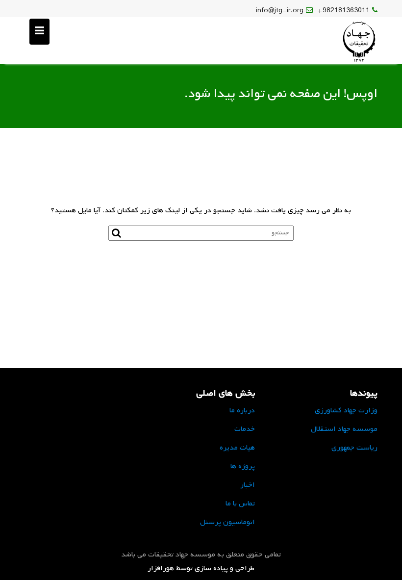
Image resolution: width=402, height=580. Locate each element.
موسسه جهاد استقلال (344, 429)
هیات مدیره (237, 448)
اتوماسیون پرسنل (227, 522)
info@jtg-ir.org (279, 10)
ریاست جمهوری (354, 448)
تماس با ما (240, 503)
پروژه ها (242, 466)
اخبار (247, 485)
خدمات (244, 429)
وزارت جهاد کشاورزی (346, 410)
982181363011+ (344, 10)
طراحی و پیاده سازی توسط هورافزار (201, 568)
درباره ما (242, 410)
